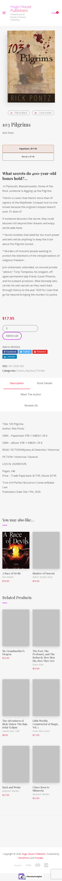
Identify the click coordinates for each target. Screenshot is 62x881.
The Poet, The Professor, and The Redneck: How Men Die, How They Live (44, 655)
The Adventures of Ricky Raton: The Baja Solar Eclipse (14, 724)
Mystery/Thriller (35, 370)
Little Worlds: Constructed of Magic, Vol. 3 (46, 724)
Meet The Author (31, 394)
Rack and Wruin (11, 787)
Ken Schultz (8, 576)
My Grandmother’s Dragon (13, 652)
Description (17, 383)
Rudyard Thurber (10, 790)
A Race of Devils (11, 573)
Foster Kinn (38, 664)
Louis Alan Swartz (41, 731)
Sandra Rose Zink (10, 731)
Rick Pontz (8, 132)
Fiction (20, 370)
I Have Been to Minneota (41, 789)
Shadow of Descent (44, 573)
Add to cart (12, 335)
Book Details (44, 383)
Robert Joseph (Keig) (42, 576)
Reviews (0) (31, 405)
